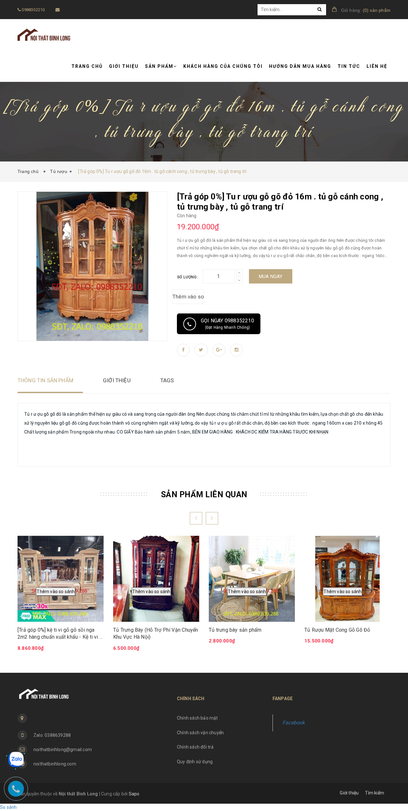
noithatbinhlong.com (54, 763)
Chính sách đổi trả (195, 747)
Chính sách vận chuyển (200, 732)
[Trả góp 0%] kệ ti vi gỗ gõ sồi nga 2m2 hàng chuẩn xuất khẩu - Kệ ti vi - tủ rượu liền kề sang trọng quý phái (59, 634)
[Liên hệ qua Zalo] (16, 759)
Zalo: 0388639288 (52, 735)
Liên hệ (377, 66)
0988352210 (33, 9)
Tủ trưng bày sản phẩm (235, 630)
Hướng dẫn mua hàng (300, 66)
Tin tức (349, 66)
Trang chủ (87, 66)
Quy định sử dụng (195, 761)
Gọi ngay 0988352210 (227, 324)
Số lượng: (187, 277)
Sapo (134, 793)
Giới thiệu (124, 66)
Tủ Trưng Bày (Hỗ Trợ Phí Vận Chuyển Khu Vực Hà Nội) (155, 633)
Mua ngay (271, 276)
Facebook (293, 723)
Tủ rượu (58, 171)
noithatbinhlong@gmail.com (62, 749)
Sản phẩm (159, 66)
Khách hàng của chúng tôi (223, 66)
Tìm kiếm (374, 792)
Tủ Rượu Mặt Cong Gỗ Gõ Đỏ (337, 630)
